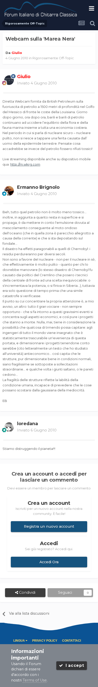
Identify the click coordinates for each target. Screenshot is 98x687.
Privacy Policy (44, 640)
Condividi (26, 592)
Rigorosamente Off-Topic (53, 58)
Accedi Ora (49, 562)
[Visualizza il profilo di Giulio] (9, 80)
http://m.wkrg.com (25, 164)
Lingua (19, 640)
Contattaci (71, 640)
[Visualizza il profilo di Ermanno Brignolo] (9, 191)
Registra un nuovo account (49, 526)
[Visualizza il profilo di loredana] (9, 427)
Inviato (37, 83)
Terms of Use (35, 680)
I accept (73, 665)
